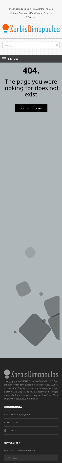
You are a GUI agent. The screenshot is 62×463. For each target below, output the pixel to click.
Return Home (31, 108)
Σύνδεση (31, 17)
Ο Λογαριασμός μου (20, 8)
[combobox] (31, 45)
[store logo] (31, 28)
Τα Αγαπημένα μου (43, 8)
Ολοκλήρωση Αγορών (40, 13)
